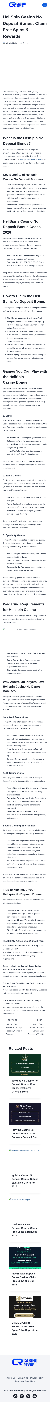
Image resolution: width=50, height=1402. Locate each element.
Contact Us (23, 1378)
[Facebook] (15, 1396)
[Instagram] (28, 1396)
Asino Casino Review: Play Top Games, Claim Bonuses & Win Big (36, 1027)
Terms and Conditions (25, 1381)
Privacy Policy (36, 1378)
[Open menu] (44, 5)
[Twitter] (22, 1396)
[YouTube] (35, 1396)
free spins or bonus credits (31, 159)
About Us (11, 1378)
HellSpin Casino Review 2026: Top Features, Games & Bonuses (14, 1027)
